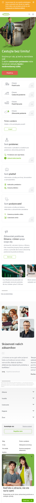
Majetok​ (4, 411)
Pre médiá (5, 448)
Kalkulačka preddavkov (14, 184)
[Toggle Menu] (33, 14)
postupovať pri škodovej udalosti (15, 8)
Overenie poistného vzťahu (15, 214)
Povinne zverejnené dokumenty (24, 449)
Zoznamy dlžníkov (12, 188)
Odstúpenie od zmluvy (25, 445)
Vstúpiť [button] (10, 129)
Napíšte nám (18, 431)
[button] (10, 73)
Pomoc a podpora (24, 441)
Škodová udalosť (27, 426)
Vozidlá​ (4, 398)
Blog (3, 441)
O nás (3, 445)
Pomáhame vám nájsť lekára (15, 155)
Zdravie (4, 392)
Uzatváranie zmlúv (12, 217)
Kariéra (4, 452)
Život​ (3, 417)
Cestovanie (5, 405)
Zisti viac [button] (9, 257)
